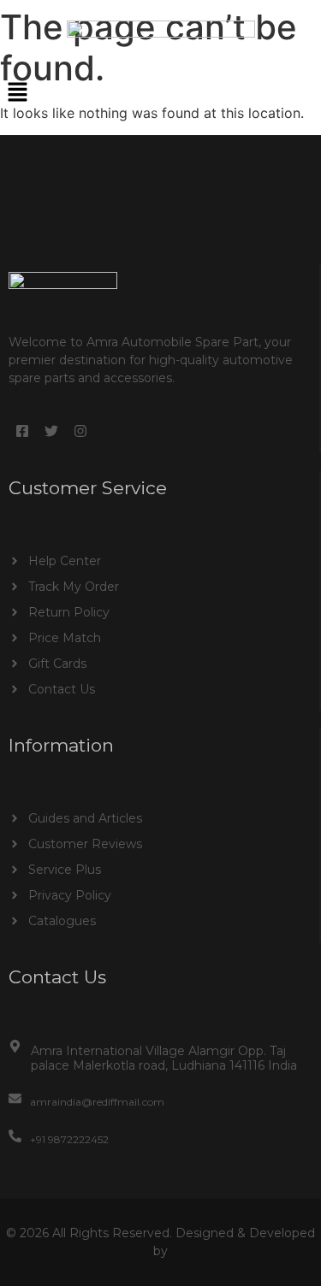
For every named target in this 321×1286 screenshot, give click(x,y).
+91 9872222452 (69, 1139)
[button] (160, 92)
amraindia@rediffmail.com (97, 1101)
